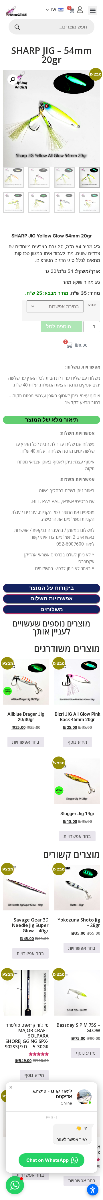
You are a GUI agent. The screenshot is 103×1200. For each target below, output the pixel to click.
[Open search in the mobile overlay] (51, 26)
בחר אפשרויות (25, 742)
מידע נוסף (77, 742)
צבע (92, 305)
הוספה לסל (58, 327)
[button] (92, 10)
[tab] (51, 420)
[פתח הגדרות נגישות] (92, 1189)
